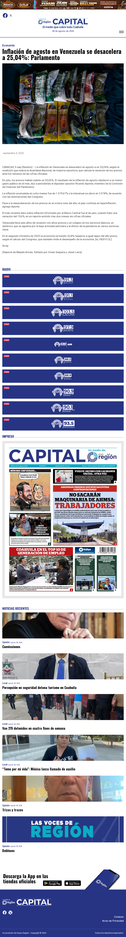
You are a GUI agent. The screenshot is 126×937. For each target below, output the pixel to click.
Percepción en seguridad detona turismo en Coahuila (39, 687)
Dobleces (8, 850)
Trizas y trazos (12, 810)
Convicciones (11, 647)
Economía (8, 45)
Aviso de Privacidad (113, 920)
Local (4, 683)
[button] (121, 32)
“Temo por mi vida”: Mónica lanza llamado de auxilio (38, 769)
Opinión (6, 642)
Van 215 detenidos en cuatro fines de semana (33, 728)
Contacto (119, 916)
